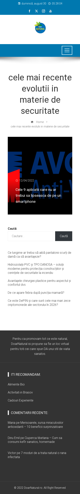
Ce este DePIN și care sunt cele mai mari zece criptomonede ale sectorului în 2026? (39, 303)
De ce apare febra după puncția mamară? (36, 293)
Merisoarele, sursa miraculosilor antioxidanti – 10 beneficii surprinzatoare (35, 425)
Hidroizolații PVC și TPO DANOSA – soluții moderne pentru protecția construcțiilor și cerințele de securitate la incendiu (36, 269)
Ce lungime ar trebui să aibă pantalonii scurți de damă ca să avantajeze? (39, 255)
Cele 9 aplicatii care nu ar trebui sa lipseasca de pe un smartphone (38, 195)
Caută (12, 229)
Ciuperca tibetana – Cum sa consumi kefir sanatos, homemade (35, 440)
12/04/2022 (26, 180)
